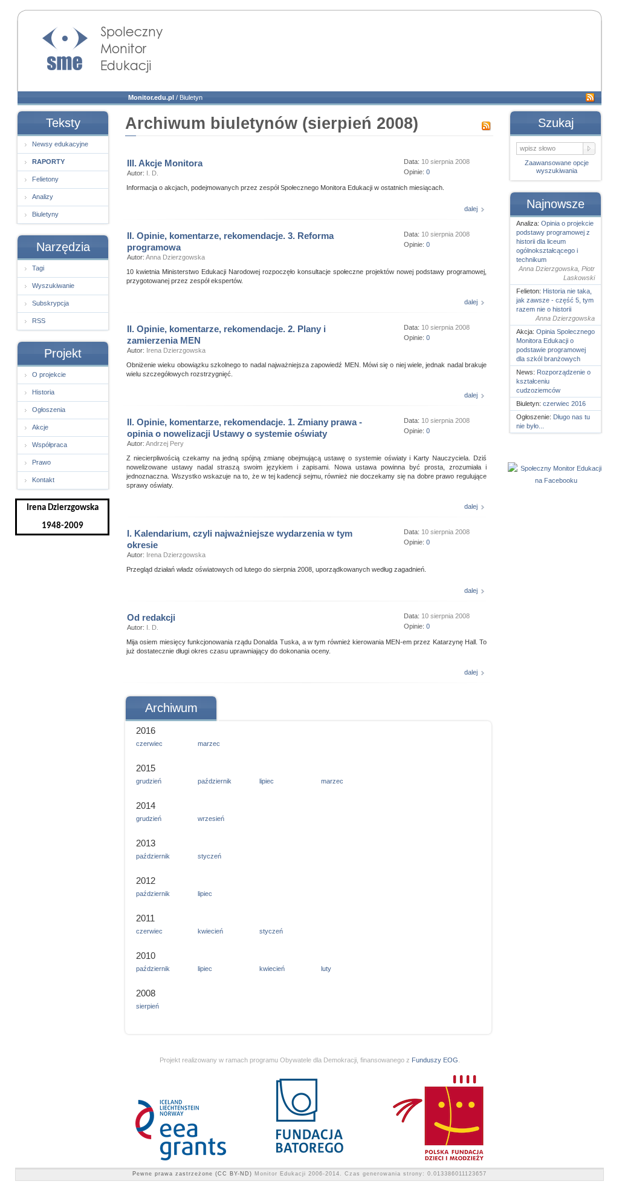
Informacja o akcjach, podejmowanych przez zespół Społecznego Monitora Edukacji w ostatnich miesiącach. (285, 187)
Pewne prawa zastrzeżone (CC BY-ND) (192, 1174)
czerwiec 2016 (564, 403)
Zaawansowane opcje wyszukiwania (557, 166)
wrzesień (211, 818)
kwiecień (210, 931)
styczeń (209, 856)
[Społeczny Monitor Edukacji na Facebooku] (556, 480)
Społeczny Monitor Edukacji (90, 46)
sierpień (147, 1006)
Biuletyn (191, 97)
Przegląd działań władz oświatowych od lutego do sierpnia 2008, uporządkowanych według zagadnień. (276, 569)
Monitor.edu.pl (151, 97)
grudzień (148, 781)
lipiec (266, 781)
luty (326, 968)
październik (215, 781)
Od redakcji (151, 617)
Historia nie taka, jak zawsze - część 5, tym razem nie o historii (555, 300)
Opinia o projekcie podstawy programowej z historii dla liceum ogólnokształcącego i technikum (555, 241)
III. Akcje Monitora (165, 163)
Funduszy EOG (435, 1060)
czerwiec (149, 743)
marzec (209, 743)
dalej (471, 208)
